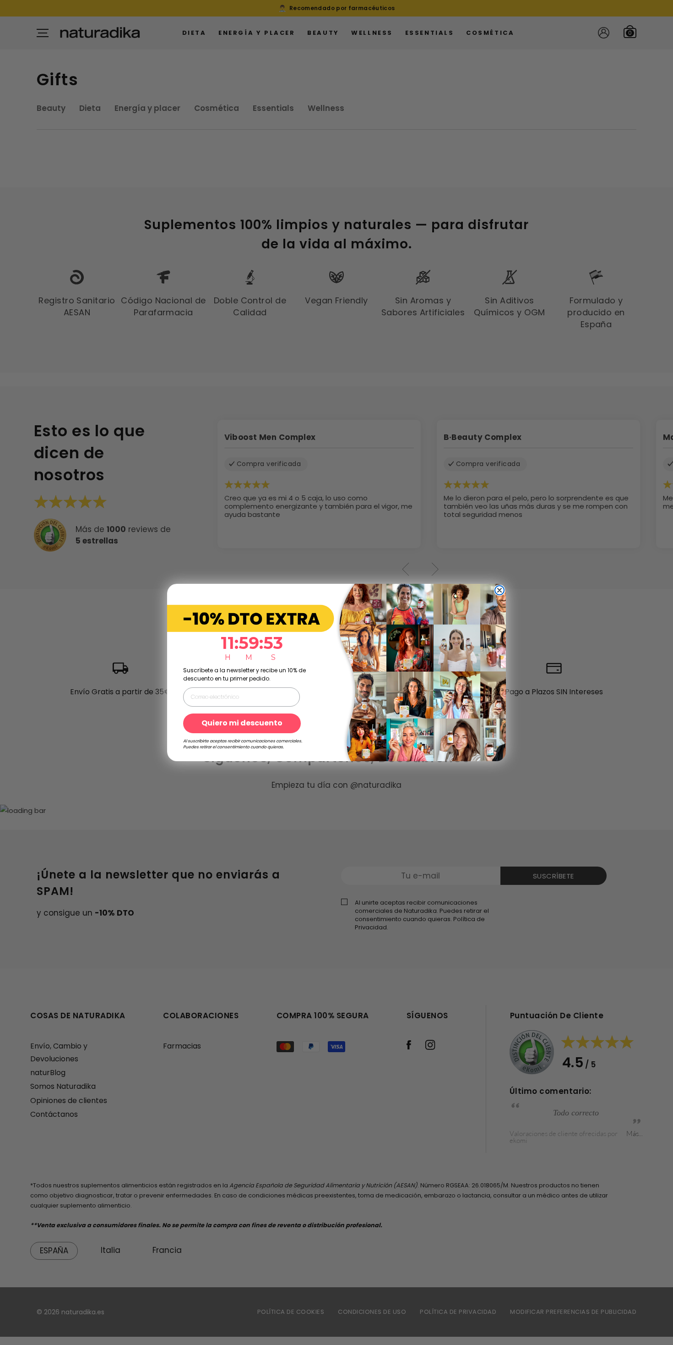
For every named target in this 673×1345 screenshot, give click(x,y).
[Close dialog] (499, 590)
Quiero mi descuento (241, 723)
